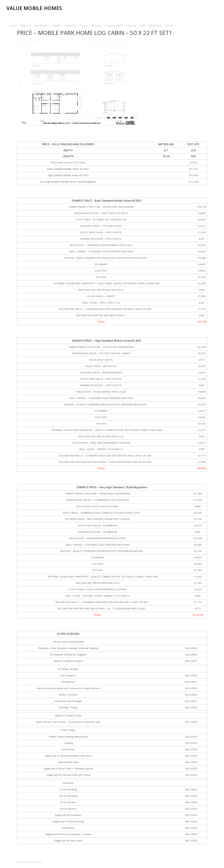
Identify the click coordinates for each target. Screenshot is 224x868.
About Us (25, 25)
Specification (41, 25)
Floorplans (71, 25)
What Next (155, 25)
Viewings (97, 25)
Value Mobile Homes (34, 8)
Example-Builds (114, 25)
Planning (131, 25)
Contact (169, 25)
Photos (84, 25)
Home (13, 25)
